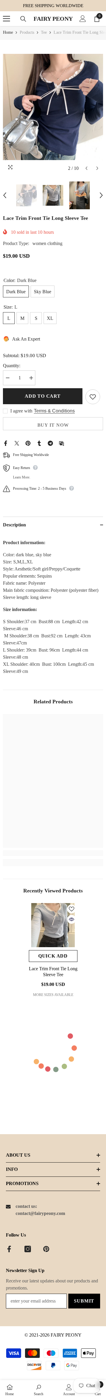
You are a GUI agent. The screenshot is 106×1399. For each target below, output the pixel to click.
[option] (53, 107)
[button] (86, 168)
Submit (84, 1300)
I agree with (21, 410)
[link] (53, 853)
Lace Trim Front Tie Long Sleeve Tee (53, 971)
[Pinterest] (28, 442)
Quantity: (11, 365)
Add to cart (43, 396)
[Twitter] (16, 442)
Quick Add (53, 955)
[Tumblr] (39, 442)
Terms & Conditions (54, 410)
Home (8, 32)
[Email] (61, 442)
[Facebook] (5, 442)
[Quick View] (71, 919)
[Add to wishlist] (92, 396)
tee (44, 32)
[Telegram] (50, 442)
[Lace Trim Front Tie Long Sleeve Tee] (53, 925)
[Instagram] (28, 1249)
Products (27, 32)
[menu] (6, 18)
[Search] (23, 18)
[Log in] (83, 18)
